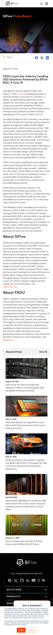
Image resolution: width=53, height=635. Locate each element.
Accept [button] (21, 630)
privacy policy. (39, 618)
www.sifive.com (10, 286)
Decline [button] (31, 630)
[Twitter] (16, 581)
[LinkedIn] (27, 581)
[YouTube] (33, 581)
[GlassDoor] (39, 581)
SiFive (21, 94)
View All (43, 352)
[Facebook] (9, 581)
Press (9, 57)
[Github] (22, 581)
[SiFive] (12, 4)
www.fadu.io (8, 340)
